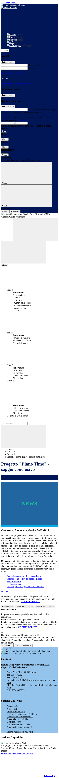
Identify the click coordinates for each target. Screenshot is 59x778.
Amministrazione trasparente (20, 727)
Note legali (12, 709)
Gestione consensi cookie (18, 724)
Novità (10, 451)
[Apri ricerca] (35, 229)
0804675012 (16, 675)
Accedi (5, 51)
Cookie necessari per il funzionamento (18, 635)
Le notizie (11, 454)
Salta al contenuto (9, 2)
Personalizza (7, 607)
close (4, 265)
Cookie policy (13, 706)
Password (32, 68)
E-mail (31, 109)
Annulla (5, 211)
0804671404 (16, 677)
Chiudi (4, 139)
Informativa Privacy (16, 711)
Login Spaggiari (22, 120)
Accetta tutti (45, 607)
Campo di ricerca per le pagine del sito (18, 420)
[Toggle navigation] (23, 252)
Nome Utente (34, 65)
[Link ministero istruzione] (13, 5)
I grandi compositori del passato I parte (24, 576)
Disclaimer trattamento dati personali (17, 753)
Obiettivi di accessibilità (17, 719)
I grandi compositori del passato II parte (25, 579)
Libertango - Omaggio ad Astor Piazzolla (25, 586)
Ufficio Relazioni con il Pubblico (22, 714)
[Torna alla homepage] (29, 215)
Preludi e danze (14, 581)
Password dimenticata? (11, 73)
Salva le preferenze (23, 646)
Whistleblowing (14, 722)
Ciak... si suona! (14, 584)
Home (9, 449)
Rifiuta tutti (24, 607)
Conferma (15, 211)
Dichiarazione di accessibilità (20, 716)
